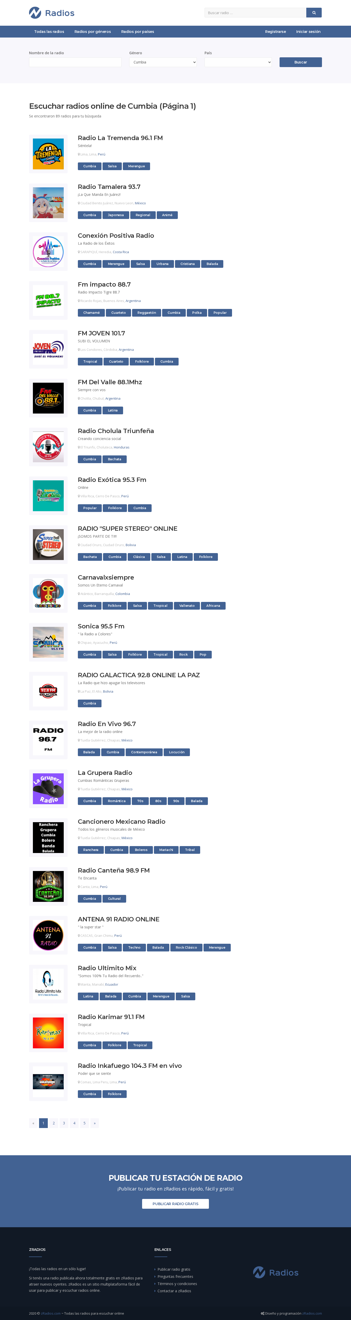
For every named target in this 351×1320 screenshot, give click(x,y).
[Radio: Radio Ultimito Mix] (48, 984)
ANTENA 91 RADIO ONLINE (118, 919)
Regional (143, 215)
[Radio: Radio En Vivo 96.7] (48, 740)
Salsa (112, 166)
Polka (197, 313)
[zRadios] (51, 13)
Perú (101, 154)
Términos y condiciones (177, 1283)
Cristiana (187, 264)
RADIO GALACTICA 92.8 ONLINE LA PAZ (139, 675)
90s (176, 801)
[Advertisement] (288, 179)
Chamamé (91, 313)
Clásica (139, 557)
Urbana (162, 264)
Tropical (90, 361)
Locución (176, 752)
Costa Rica (121, 252)
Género (135, 52)
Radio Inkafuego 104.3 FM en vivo (130, 1065)
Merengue (136, 166)
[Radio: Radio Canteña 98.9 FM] (48, 886)
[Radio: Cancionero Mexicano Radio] (48, 837)
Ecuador (111, 984)
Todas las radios (49, 31)
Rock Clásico (186, 947)
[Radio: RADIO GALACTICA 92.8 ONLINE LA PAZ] (48, 691)
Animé (167, 215)
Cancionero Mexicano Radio (121, 821)
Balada (212, 264)
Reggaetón (146, 313)
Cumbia (89, 166)
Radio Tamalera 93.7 (109, 187)
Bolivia (131, 545)
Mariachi (166, 850)
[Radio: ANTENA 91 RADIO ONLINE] (48, 935)
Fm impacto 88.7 (104, 284)
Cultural (114, 899)
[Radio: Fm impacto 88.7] (48, 300)
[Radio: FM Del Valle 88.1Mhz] (48, 398)
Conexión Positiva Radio (116, 235)
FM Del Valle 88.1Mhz (110, 382)
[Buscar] (314, 12)
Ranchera (90, 850)
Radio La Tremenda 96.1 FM (120, 138)
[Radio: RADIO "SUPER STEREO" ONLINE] (48, 544)
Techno (134, 947)
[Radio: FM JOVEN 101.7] (48, 349)
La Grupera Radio (105, 772)
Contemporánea (144, 752)
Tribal (190, 850)
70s (140, 801)
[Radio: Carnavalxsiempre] (48, 593)
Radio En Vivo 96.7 (107, 724)
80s (158, 801)
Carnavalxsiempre (106, 577)
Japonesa (116, 215)
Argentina (133, 300)
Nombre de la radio (46, 52)
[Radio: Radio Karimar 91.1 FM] (48, 1033)
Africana (213, 606)
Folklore (142, 361)
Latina (113, 410)
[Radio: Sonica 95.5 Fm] (48, 642)
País (208, 52)
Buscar (300, 62)
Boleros (141, 850)
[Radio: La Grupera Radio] (48, 788)
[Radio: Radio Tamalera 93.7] (48, 203)
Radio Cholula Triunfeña (116, 431)
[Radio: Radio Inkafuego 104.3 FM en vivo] (48, 1081)
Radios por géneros (93, 31)
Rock (183, 654)
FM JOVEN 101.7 (101, 333)
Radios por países (137, 31)
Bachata (114, 459)
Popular (220, 313)
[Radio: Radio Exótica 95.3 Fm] (48, 495)
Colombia (122, 593)
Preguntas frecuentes (175, 1276)
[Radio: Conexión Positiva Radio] (48, 251)
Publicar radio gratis (175, 1204)
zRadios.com (51, 1313)
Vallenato (187, 606)
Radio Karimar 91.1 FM (111, 1017)
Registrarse (275, 31)
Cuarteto (118, 313)
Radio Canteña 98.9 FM (114, 870)
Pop (203, 654)
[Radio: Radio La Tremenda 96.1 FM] (48, 154)
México (140, 203)
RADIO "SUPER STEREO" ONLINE (127, 528)
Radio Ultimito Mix (107, 968)
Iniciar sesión (308, 31)
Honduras (122, 447)
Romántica (117, 801)
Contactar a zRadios (174, 1290)
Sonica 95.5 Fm (101, 626)
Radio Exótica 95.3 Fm (112, 479)
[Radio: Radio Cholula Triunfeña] (48, 447)
